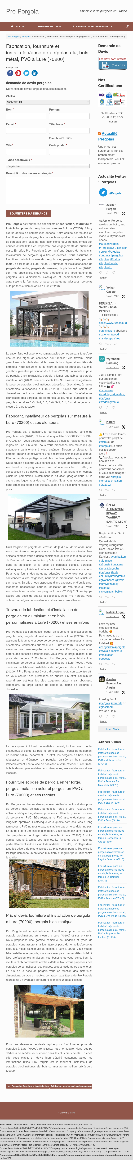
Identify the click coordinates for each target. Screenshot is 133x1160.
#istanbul (104, 588)
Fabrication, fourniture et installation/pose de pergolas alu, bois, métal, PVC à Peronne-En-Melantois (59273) (112, 778)
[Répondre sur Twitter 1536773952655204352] (101, 597)
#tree (117, 338)
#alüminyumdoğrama (112, 576)
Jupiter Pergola (111, 207)
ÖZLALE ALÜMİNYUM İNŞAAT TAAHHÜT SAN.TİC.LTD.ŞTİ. (117, 513)
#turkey (113, 584)
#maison (116, 481)
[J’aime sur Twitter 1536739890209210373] (114, 716)
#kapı (102, 568)
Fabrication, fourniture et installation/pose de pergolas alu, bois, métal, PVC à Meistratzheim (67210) (112, 756)
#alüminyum (106, 560)
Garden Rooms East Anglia (114, 683)
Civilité (10, 96)
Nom (10, 109)
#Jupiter (104, 259)
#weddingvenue (109, 402)
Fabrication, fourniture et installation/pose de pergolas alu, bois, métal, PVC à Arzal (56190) (112, 815)
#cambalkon (118, 556)
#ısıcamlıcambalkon (111, 591)
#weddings (106, 394)
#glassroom (106, 707)
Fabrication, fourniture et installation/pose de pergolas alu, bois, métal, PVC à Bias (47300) (112, 797)
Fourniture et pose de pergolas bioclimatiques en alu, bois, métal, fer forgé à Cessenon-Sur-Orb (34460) (111, 834)
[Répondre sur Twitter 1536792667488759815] (101, 344)
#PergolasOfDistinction (113, 248)
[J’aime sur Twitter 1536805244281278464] (114, 272)
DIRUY (110, 422)
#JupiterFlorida (108, 263)
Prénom (55, 109)
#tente (114, 572)
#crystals (104, 651)
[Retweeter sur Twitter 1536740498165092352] (108, 664)
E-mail (11, 124)
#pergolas (117, 255)
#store (103, 442)
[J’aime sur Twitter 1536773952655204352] (114, 597)
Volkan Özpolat (111, 289)
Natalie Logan (115, 612)
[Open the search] (128, 26)
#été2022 (105, 484)
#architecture (107, 331)
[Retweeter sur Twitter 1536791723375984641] (108, 490)
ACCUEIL (21, 26)
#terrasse (104, 481)
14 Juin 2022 (112, 213)
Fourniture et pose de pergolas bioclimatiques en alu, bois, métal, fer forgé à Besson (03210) (111, 854)
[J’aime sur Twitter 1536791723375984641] (114, 490)
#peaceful (105, 659)
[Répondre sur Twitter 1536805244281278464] (101, 272)
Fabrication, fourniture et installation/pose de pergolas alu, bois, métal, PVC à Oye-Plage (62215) (112, 910)
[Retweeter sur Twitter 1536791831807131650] (108, 407)
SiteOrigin (64, 1112)
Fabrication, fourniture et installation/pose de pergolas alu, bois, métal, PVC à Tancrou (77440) (112, 892)
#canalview (106, 390)
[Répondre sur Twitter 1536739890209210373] (101, 716)
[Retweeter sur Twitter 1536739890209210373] (108, 716)
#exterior (104, 334)
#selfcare (116, 651)
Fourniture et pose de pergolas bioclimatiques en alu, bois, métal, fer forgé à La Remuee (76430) (111, 873)
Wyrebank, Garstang (113, 361)
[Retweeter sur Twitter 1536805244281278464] (108, 272)
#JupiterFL (105, 267)
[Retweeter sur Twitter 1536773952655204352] (108, 597)
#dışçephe (113, 568)
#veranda (116, 703)
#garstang (119, 394)
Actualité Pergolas (107, 136)
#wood (114, 334)
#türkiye (104, 584)
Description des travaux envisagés (29, 173)
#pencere (117, 564)
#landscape (106, 338)
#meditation (106, 655)
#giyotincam (106, 580)
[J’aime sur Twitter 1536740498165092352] (114, 664)
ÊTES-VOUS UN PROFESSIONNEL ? (92, 26)
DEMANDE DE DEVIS (49, 26)
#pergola (104, 255)
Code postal (58, 145)
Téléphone (57, 124)
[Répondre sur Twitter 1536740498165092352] (101, 664)
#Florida (115, 259)
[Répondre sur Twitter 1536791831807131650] (101, 407)
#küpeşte (104, 564)
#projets (116, 477)
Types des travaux (19, 160)
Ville (9, 145)
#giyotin (119, 580)
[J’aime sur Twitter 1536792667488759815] (116, 344)
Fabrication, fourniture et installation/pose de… (31, 1086)
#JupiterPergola (109, 244)
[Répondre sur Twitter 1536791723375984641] (101, 490)
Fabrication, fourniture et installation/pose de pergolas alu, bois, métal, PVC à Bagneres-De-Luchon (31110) (112, 930)
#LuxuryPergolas (109, 251)
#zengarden (106, 647)
